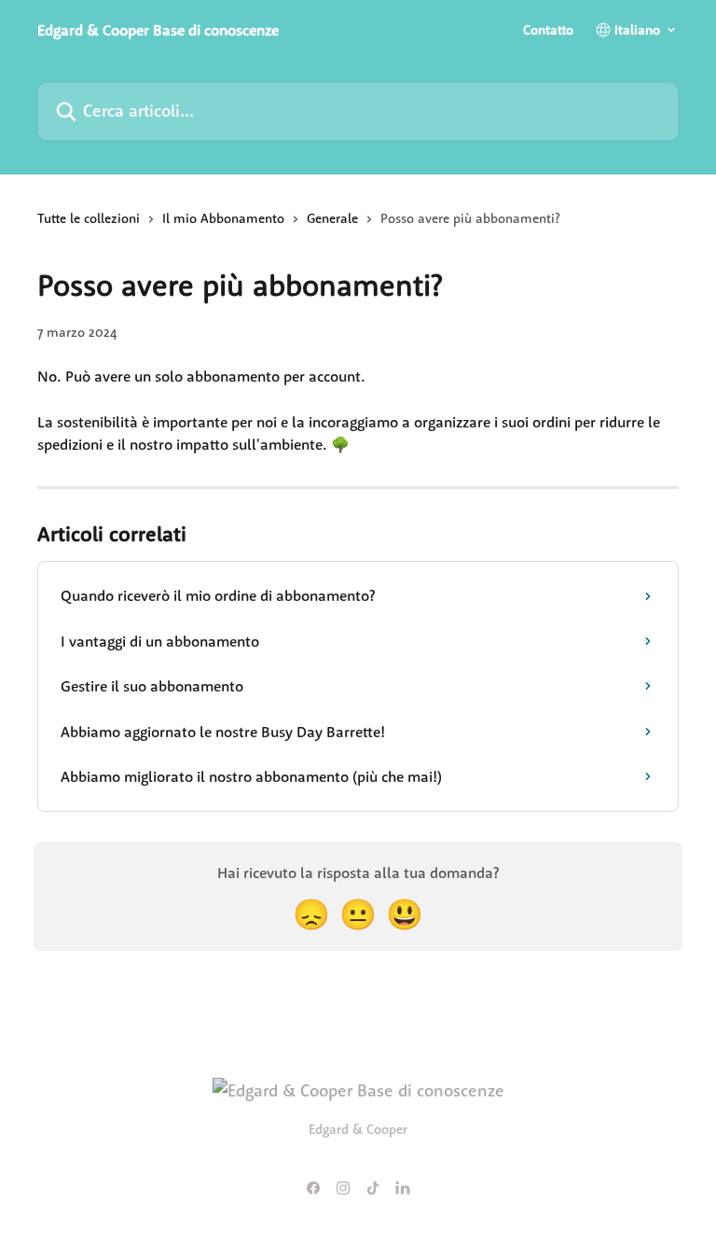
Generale (332, 218)
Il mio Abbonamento (223, 218)
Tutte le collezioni (88, 218)
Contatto (548, 29)
